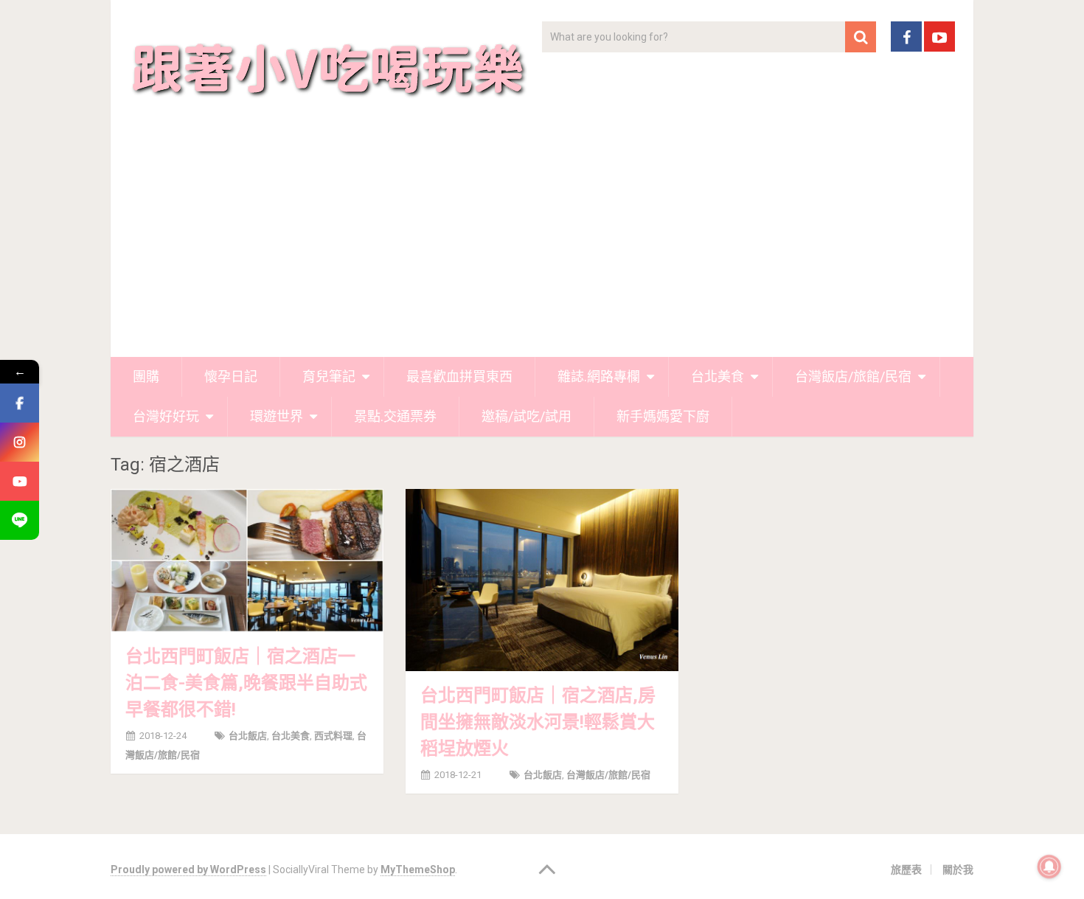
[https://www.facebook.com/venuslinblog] (19, 403)
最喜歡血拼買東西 (459, 376)
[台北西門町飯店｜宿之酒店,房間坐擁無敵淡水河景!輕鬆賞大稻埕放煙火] (542, 579)
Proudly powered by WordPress (188, 869)
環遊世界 (276, 416)
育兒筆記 (328, 376)
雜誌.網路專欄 (598, 376)
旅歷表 (906, 869)
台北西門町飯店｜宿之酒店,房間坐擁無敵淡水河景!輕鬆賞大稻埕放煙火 (538, 722)
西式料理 (333, 735)
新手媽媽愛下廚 (662, 416)
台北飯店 (248, 735)
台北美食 (717, 376)
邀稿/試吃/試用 (526, 416)
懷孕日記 (230, 376)
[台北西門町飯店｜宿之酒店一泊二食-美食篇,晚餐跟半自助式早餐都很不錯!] (247, 560)
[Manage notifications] (1049, 866)
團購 (146, 376)
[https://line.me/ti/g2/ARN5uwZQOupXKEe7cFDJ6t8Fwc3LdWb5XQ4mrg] (19, 520)
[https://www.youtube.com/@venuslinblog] (19, 481)
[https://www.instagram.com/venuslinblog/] (19, 442)
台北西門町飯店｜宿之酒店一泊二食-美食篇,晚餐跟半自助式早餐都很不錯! (246, 683)
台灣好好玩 (166, 416)
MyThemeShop (418, 869)
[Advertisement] (542, 246)
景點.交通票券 (395, 416)
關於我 (957, 869)
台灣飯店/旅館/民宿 (853, 376)
